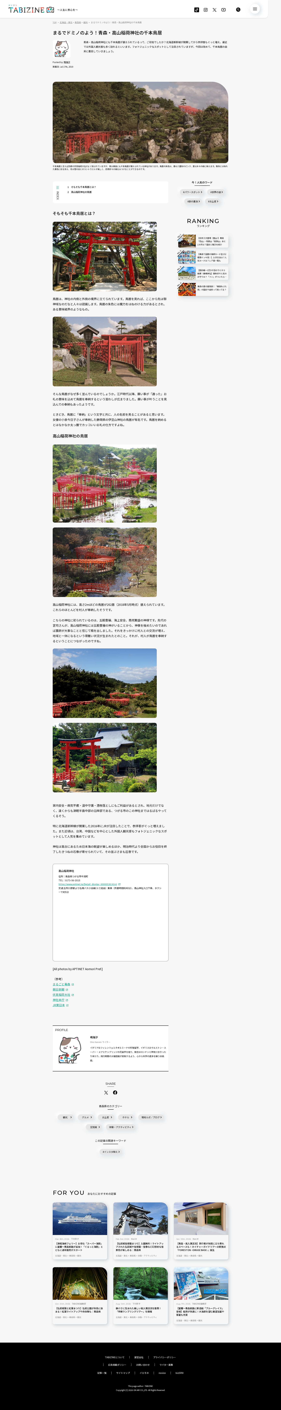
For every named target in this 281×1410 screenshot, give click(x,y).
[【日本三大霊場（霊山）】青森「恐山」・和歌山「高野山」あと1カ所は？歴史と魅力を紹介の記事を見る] (187, 241)
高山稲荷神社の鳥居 (79, 192)
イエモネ (144, 1373)
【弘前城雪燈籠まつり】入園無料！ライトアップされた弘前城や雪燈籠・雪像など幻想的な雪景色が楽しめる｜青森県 (140, 1247)
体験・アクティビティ (120, 1127)
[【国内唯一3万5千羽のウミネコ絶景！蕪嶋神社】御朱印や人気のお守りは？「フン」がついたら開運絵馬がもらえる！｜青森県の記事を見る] (187, 273)
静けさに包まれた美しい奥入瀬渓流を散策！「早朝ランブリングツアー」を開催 (138, 1310)
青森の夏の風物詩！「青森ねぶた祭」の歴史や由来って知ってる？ (212, 288)
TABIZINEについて (115, 1357)
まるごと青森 (61, 984)
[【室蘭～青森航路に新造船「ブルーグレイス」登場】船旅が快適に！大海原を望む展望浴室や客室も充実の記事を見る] (201, 1283)
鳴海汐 (67, 62)
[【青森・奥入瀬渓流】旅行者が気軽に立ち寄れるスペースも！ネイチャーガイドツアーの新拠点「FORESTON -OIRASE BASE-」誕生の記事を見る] (201, 1218)
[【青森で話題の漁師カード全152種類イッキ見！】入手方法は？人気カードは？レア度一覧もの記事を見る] (187, 257)
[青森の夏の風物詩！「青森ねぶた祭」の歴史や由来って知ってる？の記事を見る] (187, 289)
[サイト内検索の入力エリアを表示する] (238, 9)
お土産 (105, 1117)
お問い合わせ (143, 1364)
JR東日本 (59, 1005)
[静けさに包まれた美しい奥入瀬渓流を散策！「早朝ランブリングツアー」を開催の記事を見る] (140, 1283)
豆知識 (93, 1127)
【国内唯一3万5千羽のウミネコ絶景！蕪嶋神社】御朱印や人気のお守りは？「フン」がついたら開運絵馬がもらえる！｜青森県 (212, 273)
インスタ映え (111, 1151)
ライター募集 (166, 1364)
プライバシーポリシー (164, 1357)
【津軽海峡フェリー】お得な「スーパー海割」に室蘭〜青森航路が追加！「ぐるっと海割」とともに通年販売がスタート (79, 1247)
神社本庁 (58, 1000)
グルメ (85, 1117)
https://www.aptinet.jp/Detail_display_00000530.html (88, 884)
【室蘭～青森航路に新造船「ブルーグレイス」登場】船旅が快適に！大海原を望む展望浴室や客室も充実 (200, 1311)
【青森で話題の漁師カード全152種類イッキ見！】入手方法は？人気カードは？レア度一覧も (212, 257)
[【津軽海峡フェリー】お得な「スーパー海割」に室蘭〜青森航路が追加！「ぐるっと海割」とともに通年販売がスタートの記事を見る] (80, 1218)
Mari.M (134, 1238)
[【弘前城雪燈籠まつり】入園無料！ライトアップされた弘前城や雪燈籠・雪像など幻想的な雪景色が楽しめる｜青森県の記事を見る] (140, 1218)
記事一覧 (102, 1373)
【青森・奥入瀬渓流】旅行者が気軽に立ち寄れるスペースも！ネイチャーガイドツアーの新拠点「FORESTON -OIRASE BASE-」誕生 (201, 1247)
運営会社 (138, 1357)
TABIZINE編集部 (79, 1303)
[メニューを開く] (255, 9)
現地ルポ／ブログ (150, 1117)
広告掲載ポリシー (117, 1364)
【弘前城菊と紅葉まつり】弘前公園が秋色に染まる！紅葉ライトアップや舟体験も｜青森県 (79, 1310)
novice (162, 1373)
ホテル (125, 1117)
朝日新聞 (58, 989)
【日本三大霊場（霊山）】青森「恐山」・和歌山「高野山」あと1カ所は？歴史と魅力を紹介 (211, 241)
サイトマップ (123, 1373)
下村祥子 (75, 1238)
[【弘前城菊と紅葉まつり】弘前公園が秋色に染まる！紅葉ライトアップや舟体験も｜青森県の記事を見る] (80, 1283)
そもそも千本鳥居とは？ (81, 187)
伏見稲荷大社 (61, 994)
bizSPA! (179, 1373)
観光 (65, 1117)
